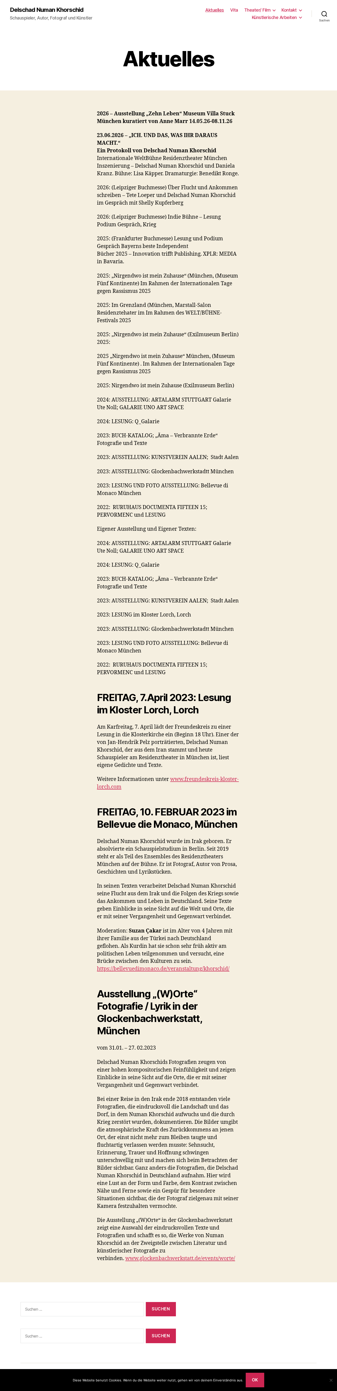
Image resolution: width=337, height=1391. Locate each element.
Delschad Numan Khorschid (46, 10)
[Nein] (330, 1380)
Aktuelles (214, 10)
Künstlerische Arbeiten (274, 17)
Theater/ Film (257, 10)
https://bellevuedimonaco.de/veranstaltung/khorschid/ (163, 969)
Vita (234, 10)
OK (255, 1379)
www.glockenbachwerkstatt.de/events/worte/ (180, 1258)
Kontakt (289, 10)
